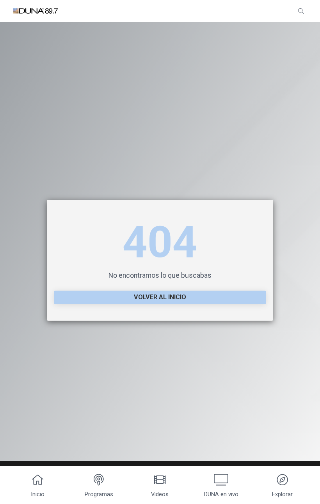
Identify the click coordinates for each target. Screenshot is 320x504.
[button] (301, 11)
